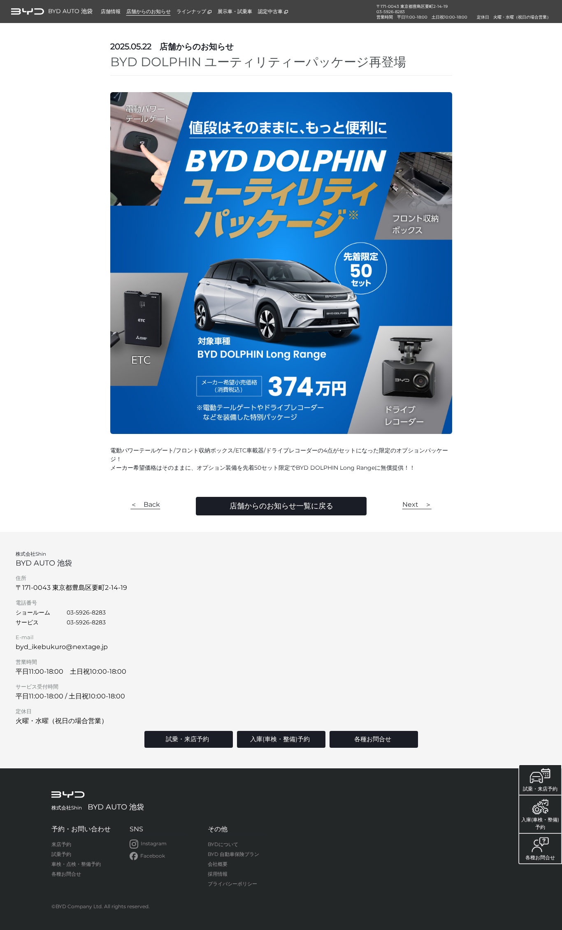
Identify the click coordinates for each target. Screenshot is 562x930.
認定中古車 (270, 11)
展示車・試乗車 (235, 11)
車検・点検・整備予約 (76, 864)
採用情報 (218, 874)
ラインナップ (191, 11)
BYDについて (223, 844)
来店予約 (61, 844)
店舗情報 (111, 11)
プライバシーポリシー (232, 884)
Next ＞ (417, 504)
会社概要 (218, 864)
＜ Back (145, 504)
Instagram (154, 843)
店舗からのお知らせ (148, 11)
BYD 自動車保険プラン (233, 854)
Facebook (152, 856)
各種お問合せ (66, 874)
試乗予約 (61, 854)
